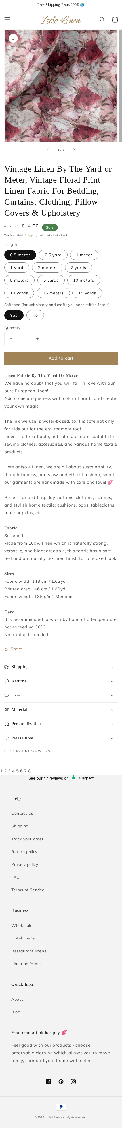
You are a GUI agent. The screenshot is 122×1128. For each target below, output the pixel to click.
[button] (7, 20)
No (35, 315)
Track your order (27, 839)
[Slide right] (74, 150)
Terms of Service (28, 889)
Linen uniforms (26, 963)
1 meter (84, 254)
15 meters (53, 292)
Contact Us (22, 813)
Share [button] (16, 648)
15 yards (87, 292)
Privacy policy (24, 864)
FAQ (15, 877)
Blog (15, 1012)
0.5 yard (53, 254)
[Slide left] (48, 150)
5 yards (51, 280)
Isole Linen (53, 1117)
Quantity (12, 327)
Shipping (31, 235)
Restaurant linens (28, 951)
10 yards (19, 292)
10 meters (83, 280)
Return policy (24, 851)
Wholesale (21, 925)
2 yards (78, 267)
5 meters (19, 280)
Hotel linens (23, 938)
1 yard (16, 267)
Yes (14, 315)
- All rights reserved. (74, 1117)
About (17, 999)
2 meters (47, 267)
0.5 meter (20, 254)
